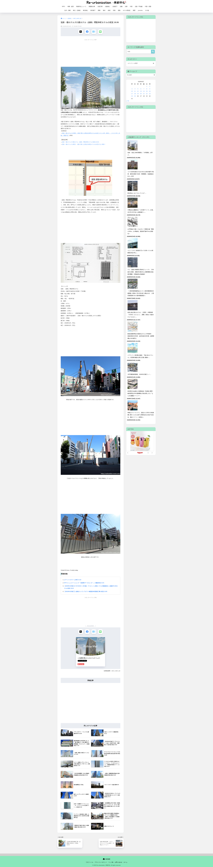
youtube (140, 10)
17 (132, 93)
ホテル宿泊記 (126, 10)
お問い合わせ (118, 862)
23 (149, 93)
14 (144, 91)
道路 (119, 10)
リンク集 (110, 862)
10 (132, 91)
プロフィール (89, 862)
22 (146, 93)
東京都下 (92, 10)
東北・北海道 (76, 10)
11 (135, 91)
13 (141, 91)
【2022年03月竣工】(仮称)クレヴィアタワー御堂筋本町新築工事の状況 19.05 (85, 591)
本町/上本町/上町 (115, 671)
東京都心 (85, 10)
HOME (107, 859)
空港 (114, 10)
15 (146, 91)
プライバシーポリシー (101, 862)
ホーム (125, 862)
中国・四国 (148, 6)
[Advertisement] (90, 53)
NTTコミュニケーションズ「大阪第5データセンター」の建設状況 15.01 (84, 582)
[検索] (153, 51)
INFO (63, 6)
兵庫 (126, 6)
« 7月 (127, 101)
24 (132, 96)
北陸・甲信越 (138, 6)
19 (138, 93)
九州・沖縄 (67, 10)
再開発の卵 (92, 6)
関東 (99, 10)
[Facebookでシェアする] (87, 31)
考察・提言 (70, 6)
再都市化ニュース (81, 6)
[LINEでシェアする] (100, 31)
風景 (134, 10)
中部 (131, 6)
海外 (104, 10)
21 (144, 93)
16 (149, 91)
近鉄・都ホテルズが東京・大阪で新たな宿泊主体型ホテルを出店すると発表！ (84, 144)
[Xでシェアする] (80, 31)
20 (141, 93)
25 (135, 96)
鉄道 (109, 10)
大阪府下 (114, 6)
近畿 (121, 6)
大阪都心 (107, 6)
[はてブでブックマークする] (94, 31)
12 (138, 91)
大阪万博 (99, 6)
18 (135, 93)
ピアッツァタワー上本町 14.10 (72, 579)
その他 (147, 10)
